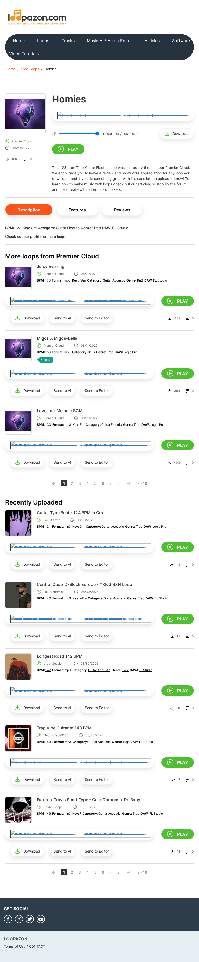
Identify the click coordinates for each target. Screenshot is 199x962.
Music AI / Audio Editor (109, 40)
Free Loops (30, 69)
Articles (152, 40)
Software (181, 40)
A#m (83, 598)
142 (48, 670)
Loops (43, 40)
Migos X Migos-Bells (57, 338)
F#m (82, 280)
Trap (80, 167)
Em (82, 425)
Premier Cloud (22, 141)
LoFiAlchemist (53, 592)
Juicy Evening (51, 266)
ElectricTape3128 (55, 735)
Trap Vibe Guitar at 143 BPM (64, 727)
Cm (34, 228)
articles (144, 184)
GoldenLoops (52, 807)
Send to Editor (97, 318)
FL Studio (120, 228)
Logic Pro (130, 352)
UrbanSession (53, 663)
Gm (82, 526)
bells (46, 360)
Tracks (68, 40)
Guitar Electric (97, 167)
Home (19, 40)
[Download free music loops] (37, 17)
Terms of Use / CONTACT (24, 946)
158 (48, 352)
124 (48, 526)
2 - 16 (142, 483)
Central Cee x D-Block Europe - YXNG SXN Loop (84, 584)
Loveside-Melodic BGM (59, 410)
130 (48, 425)
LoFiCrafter (51, 520)
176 (48, 280)
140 (48, 598)
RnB (140, 280)
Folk (125, 670)
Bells (91, 352)
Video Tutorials (24, 53)
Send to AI (62, 318)
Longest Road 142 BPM (59, 656)
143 (48, 742)
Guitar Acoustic (114, 280)
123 (63, 167)
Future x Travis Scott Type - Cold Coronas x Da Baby (88, 799)
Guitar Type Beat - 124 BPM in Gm (70, 512)
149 (48, 813)
